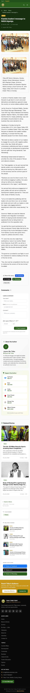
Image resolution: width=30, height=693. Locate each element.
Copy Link (6, 282)
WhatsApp (17, 279)
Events (3, 665)
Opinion (3, 662)
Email (10, 304)
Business (3, 654)
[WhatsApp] (9, 611)
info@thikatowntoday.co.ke (10, 672)
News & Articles (5, 622)
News (5, 10)
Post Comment (21, 328)
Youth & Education (6, 659)
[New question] (14, 323)
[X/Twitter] (6, 611)
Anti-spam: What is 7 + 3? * (10, 321)
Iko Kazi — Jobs (5, 627)
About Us (3, 633)
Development (4, 648)
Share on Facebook (11, 566)
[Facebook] (2, 611)
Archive (3, 624)
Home (2, 619)
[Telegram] (13, 611)
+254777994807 (7, 675)
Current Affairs (5, 646)
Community (4, 651)
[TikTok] (16, 611)
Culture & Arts (4, 657)
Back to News (8, 501)
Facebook (20, 275)
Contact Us (22, 591)
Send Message (8, 681)
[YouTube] (20, 611)
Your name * (6, 298)
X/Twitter (8, 279)
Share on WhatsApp (11, 574)
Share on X (9, 570)
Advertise (3, 635)
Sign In (2, 1)
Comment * (5, 310)
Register (7, 1)
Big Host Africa (20, 691)
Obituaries (4, 630)
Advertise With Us (9, 591)
